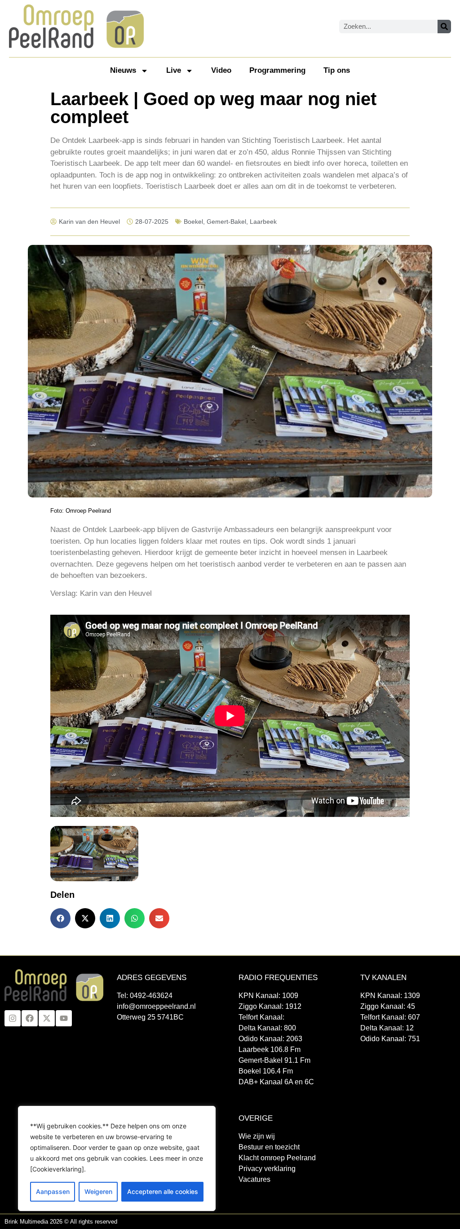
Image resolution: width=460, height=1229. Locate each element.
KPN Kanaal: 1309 (390, 995)
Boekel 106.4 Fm (266, 1071)
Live (173, 70)
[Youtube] (64, 1018)
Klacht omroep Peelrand (277, 1158)
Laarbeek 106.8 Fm (270, 1049)
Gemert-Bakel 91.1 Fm (274, 1060)
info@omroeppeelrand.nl (156, 1006)
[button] (60, 918)
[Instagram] (12, 1018)
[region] (117, 1158)
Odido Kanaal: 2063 (270, 1039)
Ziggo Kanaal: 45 (387, 1006)
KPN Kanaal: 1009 (268, 995)
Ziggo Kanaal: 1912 (270, 1006)
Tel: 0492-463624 (144, 995)
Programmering (277, 70)
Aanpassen (53, 1191)
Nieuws (123, 70)
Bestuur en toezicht (269, 1147)
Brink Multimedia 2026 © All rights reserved (60, 1221)
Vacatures (254, 1179)
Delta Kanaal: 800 (267, 1028)
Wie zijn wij (257, 1136)
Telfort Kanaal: (261, 1017)
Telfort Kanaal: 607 (390, 1017)
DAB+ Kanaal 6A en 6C (276, 1082)
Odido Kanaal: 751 (390, 1039)
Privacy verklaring (267, 1168)
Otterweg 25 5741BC (150, 1017)
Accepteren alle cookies (162, 1191)
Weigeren (98, 1191)
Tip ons (336, 70)
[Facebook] (30, 1018)
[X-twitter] (47, 1018)
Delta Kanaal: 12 (387, 1028)
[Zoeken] (444, 26)
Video (221, 70)
